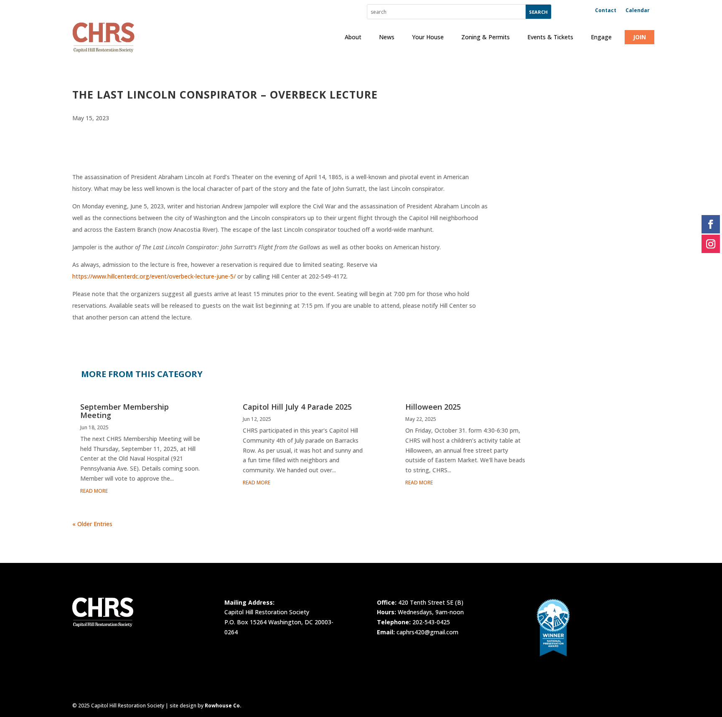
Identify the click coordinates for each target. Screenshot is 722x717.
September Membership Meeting (124, 411)
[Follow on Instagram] (711, 244)
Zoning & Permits (485, 37)
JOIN (639, 37)
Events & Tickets (550, 37)
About (353, 37)
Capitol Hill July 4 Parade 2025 (297, 407)
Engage (601, 37)
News (386, 37)
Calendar (637, 11)
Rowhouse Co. (223, 705)
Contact (605, 11)
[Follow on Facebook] (711, 224)
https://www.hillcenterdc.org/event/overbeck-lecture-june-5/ (154, 276)
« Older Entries (92, 524)
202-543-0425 (431, 622)
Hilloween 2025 (433, 407)
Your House (428, 37)
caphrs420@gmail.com (427, 632)
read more (94, 490)
